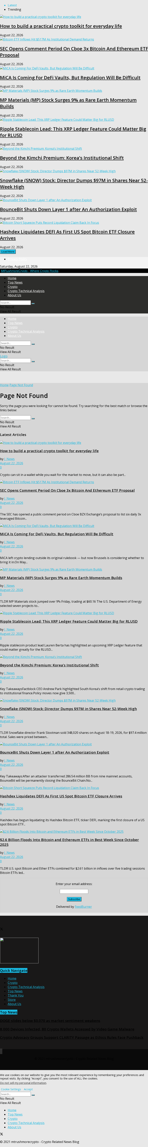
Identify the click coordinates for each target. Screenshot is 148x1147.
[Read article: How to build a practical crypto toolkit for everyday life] (74, 443)
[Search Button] (33, 303)
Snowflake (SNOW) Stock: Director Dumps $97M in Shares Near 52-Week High (68, 708)
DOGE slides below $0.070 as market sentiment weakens (50, 1020)
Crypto (13, 287)
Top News (15, 282)
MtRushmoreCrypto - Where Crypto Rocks (29, 271)
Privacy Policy (17, 259)
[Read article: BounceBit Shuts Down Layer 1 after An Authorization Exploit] (74, 744)
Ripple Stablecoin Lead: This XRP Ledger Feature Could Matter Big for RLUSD (69, 621)
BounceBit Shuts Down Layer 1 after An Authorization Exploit (68, 209)
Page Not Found (21, 385)
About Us (14, 295)
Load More (8, 251)
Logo (4, 356)
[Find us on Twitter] (1, 929)
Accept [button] (28, 1089)
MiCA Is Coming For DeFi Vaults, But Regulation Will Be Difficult (70, 77)
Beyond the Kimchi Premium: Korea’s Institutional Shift (62, 158)
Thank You (16, 995)
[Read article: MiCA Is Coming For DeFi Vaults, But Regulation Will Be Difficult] (74, 526)
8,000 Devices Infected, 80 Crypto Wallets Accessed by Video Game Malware (67, 1029)
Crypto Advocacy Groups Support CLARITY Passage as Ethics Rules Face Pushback (71, 1037)
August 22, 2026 (11, 463)
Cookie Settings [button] (11, 1089)
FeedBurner (83, 907)
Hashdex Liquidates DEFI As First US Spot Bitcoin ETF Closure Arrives (61, 796)
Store (12, 1000)
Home (12, 278)
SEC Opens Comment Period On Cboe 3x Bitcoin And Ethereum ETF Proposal (67, 490)
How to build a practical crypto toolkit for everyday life (61, 26)
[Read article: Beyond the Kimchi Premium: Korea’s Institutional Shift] (74, 657)
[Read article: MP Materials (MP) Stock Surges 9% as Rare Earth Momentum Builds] (74, 569)
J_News (9, 459)
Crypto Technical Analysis (26, 291)
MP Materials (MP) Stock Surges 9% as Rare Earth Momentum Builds (61, 577)
